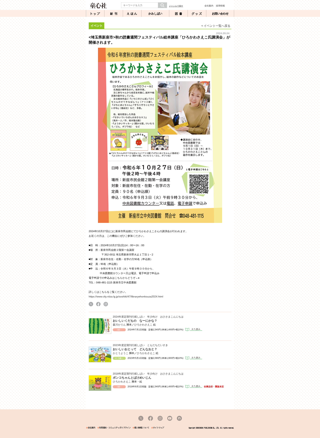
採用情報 (220, 5)
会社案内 (208, 5)
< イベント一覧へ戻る (215, 25)
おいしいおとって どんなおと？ (135, 349)
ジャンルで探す (176, 6)
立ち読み (193, 329)
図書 (179, 13)
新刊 (114, 13)
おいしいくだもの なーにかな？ (135, 320)
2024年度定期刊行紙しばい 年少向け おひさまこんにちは (148, 316)
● (138, 277)
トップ (95, 13)
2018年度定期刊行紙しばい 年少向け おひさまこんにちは (148, 373)
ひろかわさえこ (143, 324)
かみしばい (155, 13)
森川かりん (119, 324)
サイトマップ (158, 428)
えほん (132, 13)
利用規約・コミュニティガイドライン (115, 428)
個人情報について (141, 428)
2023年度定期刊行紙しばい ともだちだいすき (140, 345)
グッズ (197, 13)
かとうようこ (120, 353)
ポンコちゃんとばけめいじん (132, 377)
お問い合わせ (220, 13)
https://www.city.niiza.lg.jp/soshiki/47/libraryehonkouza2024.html (126, 296)
